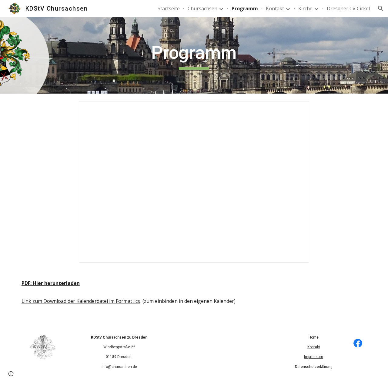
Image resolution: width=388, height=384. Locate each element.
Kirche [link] (305, 8)
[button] (380, 8)
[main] (194, 55)
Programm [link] (245, 8)
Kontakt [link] (275, 8)
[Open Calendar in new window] (298, 109)
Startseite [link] (169, 8)
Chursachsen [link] (202, 8)
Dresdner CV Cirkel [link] (348, 8)
